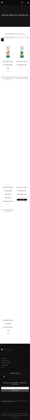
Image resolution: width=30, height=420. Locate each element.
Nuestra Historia (5, 360)
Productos (4, 358)
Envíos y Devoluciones (15, 415)
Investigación (5, 365)
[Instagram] (2, 377)
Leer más (22, 199)
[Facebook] (4, 377)
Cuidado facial (11, 33)
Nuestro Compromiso (6, 363)
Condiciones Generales (7, 413)
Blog (3, 367)
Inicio (6, 33)
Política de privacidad (21, 413)
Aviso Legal (4, 415)
